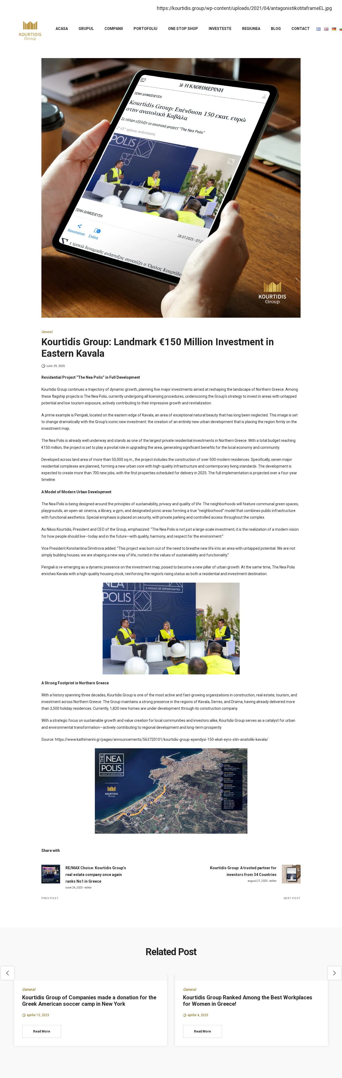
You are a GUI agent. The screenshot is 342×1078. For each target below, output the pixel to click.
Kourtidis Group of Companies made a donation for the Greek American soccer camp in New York (89, 1000)
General (46, 332)
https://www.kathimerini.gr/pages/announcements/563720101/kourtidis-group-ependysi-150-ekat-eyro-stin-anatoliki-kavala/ (161, 739)
